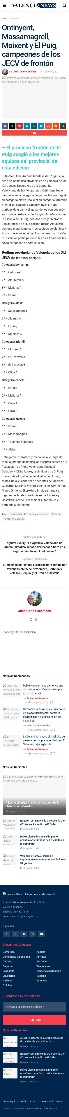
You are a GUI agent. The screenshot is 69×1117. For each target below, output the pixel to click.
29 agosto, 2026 (39, 753)
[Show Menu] (4, 5)
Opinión (7, 985)
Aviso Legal (9, 1101)
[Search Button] (64, 5)
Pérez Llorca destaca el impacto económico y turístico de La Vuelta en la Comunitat (42, 840)
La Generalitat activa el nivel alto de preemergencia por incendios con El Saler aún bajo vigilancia (44, 740)
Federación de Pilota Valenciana (29, 514)
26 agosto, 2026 (39, 730)
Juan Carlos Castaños (24, 71)
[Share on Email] (34, 133)
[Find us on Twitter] (32, 934)
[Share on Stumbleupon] (48, 126)
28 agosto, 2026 (39, 702)
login (12, 632)
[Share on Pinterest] (19, 126)
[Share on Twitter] (12, 126)
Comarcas (9, 951)
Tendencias (43, 966)
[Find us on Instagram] (15, 934)
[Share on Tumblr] (63, 126)
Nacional (8, 980)
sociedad (41, 961)
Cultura (7, 961)
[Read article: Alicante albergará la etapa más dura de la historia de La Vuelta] (10, 1041)
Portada (41, 956)
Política (40, 951)
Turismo (41, 975)
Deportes (14, 18)
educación (9, 975)
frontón (56, 514)
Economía (8, 971)
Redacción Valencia (37, 698)
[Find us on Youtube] (41, 934)
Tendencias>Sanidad (48, 971)
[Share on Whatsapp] (34, 126)
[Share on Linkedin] (27, 126)
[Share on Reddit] (56, 126)
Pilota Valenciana (14, 519)
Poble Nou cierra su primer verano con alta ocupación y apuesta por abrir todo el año (43, 689)
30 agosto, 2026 (16, 811)
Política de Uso (28, 1101)
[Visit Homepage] (34, 5)
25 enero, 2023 (52, 71)
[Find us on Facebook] (6, 934)
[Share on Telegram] (41, 126)
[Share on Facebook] (5, 126)
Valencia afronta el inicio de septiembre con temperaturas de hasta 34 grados (43, 860)
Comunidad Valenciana (16, 956)
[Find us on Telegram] (23, 934)
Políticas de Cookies (52, 1101)
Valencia (41, 980)
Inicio (4, 18)
